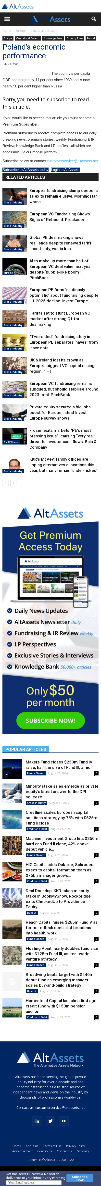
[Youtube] (64, 1121)
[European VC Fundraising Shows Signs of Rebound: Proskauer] (14, 219)
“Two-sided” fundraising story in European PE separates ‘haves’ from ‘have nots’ (63, 342)
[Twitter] (50, 1121)
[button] (7, 19)
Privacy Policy (75, 1146)
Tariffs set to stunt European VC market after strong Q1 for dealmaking (59, 319)
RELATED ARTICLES (25, 177)
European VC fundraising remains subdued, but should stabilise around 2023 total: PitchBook (63, 389)
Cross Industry (13, 202)
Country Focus (74, 38)
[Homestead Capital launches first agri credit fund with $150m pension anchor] (12, 1007)
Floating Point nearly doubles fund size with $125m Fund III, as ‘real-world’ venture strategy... (62, 954)
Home (6, 31)
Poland (91, 38)
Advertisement (22, 1151)
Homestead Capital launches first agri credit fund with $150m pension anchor (61, 1006)
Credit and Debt (37, 829)
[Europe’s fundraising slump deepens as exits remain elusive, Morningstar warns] (14, 196)
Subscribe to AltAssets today (25, 170)
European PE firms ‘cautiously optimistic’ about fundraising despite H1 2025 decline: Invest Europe (64, 295)
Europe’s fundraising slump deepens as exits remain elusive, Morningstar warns (63, 196)
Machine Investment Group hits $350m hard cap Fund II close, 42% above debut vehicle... (62, 844)
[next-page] (13, 483)
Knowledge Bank (52, 38)
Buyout (31, 912)
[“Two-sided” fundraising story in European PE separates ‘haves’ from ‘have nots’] (14, 342)
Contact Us (64, 1151)
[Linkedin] (37, 1121)
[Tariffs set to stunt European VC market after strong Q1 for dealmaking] (14, 318)
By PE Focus (11, 442)
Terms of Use (52, 1146)
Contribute (44, 1151)
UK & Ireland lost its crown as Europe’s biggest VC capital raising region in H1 (61, 366)
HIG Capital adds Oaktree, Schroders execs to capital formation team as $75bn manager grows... (60, 870)
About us (32, 1146)
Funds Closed (35, 773)
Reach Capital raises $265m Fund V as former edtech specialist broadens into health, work (62, 927)
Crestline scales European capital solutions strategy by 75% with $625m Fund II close (61, 818)
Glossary (83, 1151)
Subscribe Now (80, 1178)
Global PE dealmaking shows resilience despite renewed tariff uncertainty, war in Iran (60, 243)
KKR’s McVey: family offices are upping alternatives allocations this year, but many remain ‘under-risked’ (63, 465)
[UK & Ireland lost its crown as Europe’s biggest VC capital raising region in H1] (14, 365)
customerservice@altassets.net (72, 161)
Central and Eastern (44, 31)
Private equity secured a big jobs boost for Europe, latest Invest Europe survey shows (60, 412)
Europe (21, 31)
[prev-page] (5, 483)
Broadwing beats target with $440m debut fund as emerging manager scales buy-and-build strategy (59, 980)
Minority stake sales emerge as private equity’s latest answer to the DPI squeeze (62, 791)
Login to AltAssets (65, 170)
